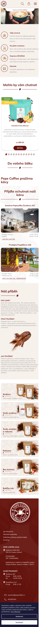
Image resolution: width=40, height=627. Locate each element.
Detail (20, 148)
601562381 (12, 599)
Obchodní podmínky (10, 534)
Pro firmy (6, 540)
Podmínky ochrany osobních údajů (15, 537)
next (38, 110)
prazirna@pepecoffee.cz (16, 595)
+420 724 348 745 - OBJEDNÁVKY (14, 278)
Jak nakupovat (8, 531)
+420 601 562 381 (8, 239)
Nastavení (19, 616)
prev (1, 110)
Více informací (15, 612)
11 (34, 154)
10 (31, 154)
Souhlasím (19, 622)
